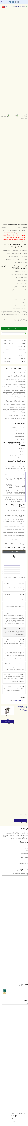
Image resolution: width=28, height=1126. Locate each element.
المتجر (27, 846)
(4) (8, 719)
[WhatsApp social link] (11, 997)
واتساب (26, 866)
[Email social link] (17, 997)
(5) (21, 818)
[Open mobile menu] (26, 2)
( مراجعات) (3, 227)
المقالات (26, 851)
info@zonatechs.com (23, 863)
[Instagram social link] (15, 997)
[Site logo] (14, 2)
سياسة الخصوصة (24, 853)
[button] (25, 59)
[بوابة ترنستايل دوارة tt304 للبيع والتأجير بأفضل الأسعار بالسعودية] (7, 710)
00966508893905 (24, 861)
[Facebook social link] (19, 997)
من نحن (26, 848)
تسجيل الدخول (18, 700)
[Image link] (15, 928)
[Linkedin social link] (13, 997)
